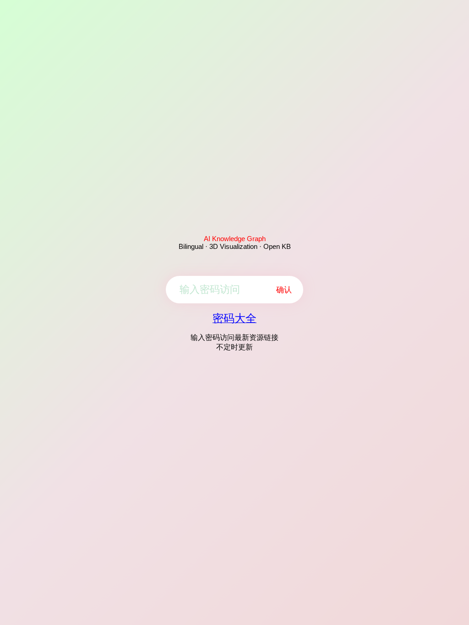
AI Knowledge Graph (235, 238)
